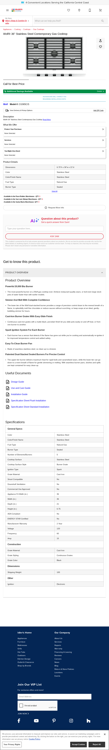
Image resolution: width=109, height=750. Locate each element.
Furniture (21, 641)
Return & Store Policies (64, 669)
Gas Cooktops (38, 29)
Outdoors (22, 655)
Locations (58, 672)
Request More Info (56, 208)
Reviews (58, 655)
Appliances (7, 29)
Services (58, 641)
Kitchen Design (24, 658)
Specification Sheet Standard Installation (30, 407)
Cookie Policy (34, 739)
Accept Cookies (78, 744)
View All (54, 191)
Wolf (5, 104)
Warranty (58, 648)
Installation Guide (19, 394)
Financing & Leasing (63, 652)
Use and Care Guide (20, 388)
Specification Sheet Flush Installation (28, 400)
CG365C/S (24, 104)
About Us (58, 638)
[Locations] (79, 10)
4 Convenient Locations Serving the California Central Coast (57, 2)
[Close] (105, 734)
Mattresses (22, 645)
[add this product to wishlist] (100, 46)
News (56, 662)
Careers (57, 658)
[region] (54, 740)
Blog (56, 665)
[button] (7, 10)
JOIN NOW (23, 713)
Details (99, 91)
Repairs (57, 645)
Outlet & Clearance (26, 662)
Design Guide (17, 382)
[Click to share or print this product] (100, 41)
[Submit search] (102, 21)
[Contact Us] (90, 10)
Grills (20, 648)
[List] (68, 10)
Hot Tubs (21, 652)
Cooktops (27, 29)
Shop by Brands (24, 665)
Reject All (97, 744)
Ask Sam (54, 236)
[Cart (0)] (100, 10)
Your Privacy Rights (12, 744)
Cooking (17, 29)
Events (57, 675)
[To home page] (17, 10)
